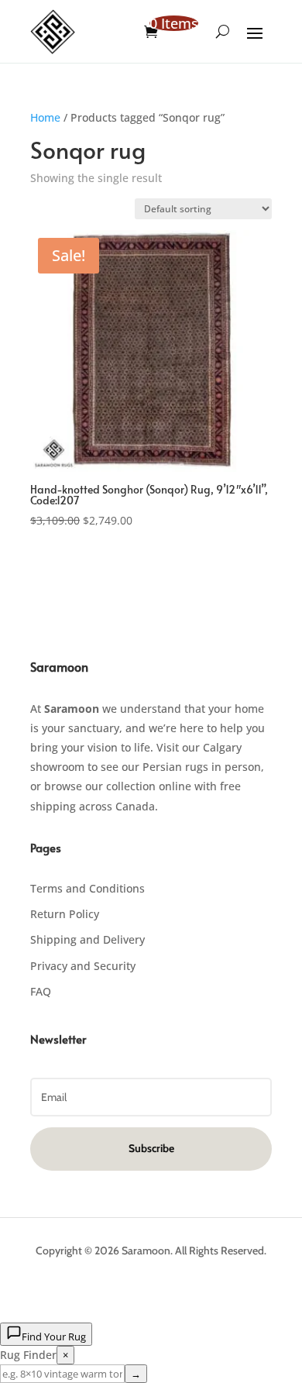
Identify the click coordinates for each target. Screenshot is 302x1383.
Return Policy (64, 914)
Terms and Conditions (87, 888)
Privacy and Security (83, 965)
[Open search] (222, 31)
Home (45, 117)
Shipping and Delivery (87, 939)
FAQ (40, 991)
